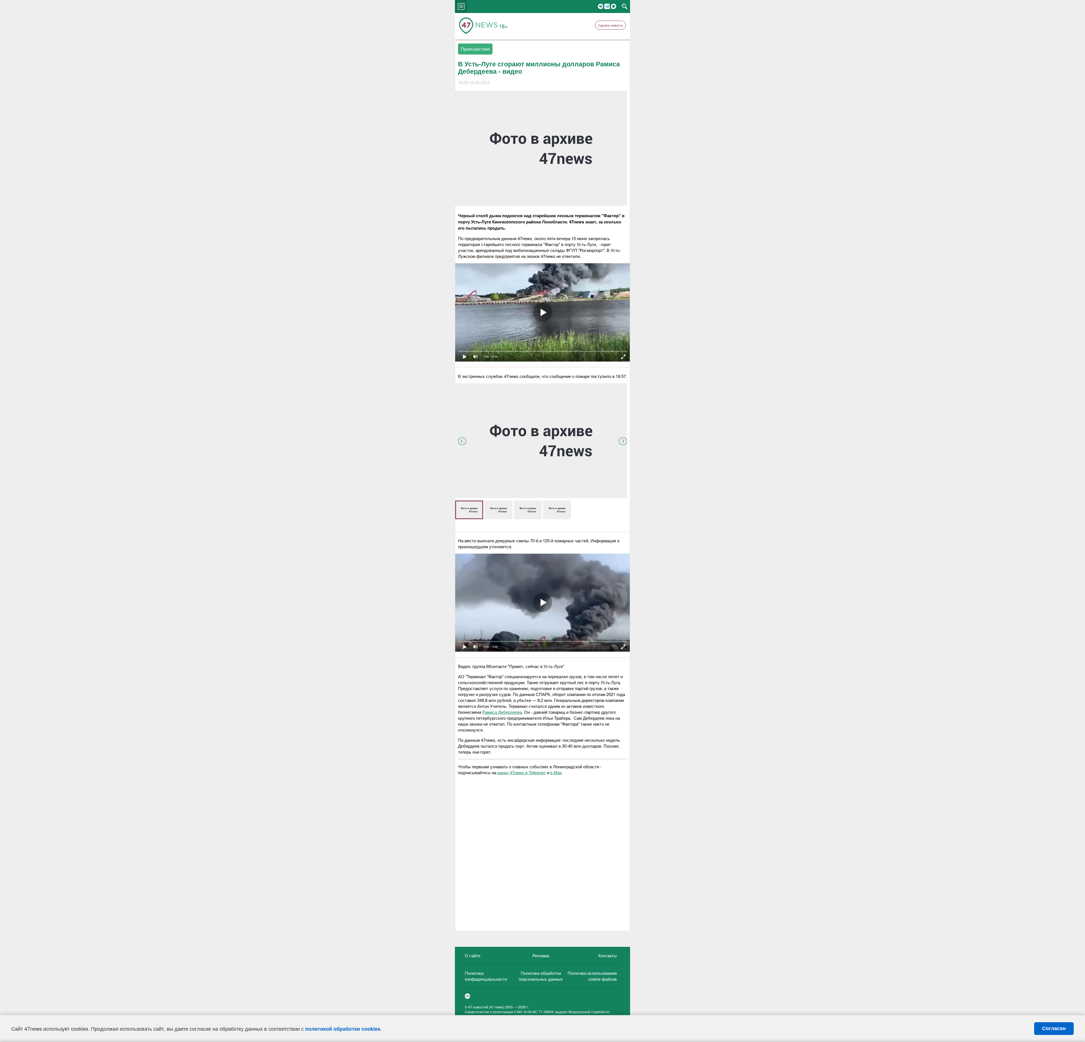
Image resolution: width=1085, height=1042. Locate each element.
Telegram (607, 6)
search (624, 6)
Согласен (1054, 1028)
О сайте (472, 955)
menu (461, 6)
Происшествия (475, 49)
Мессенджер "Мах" (613, 6)
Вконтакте (600, 6)
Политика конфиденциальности (486, 976)
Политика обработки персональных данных (541, 976)
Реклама (540, 955)
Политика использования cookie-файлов (592, 976)
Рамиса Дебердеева (502, 712)
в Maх (556, 772)
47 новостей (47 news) (486, 1006)
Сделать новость (610, 25)
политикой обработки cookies (342, 1028)
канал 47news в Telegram (521, 772)
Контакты (607, 955)
